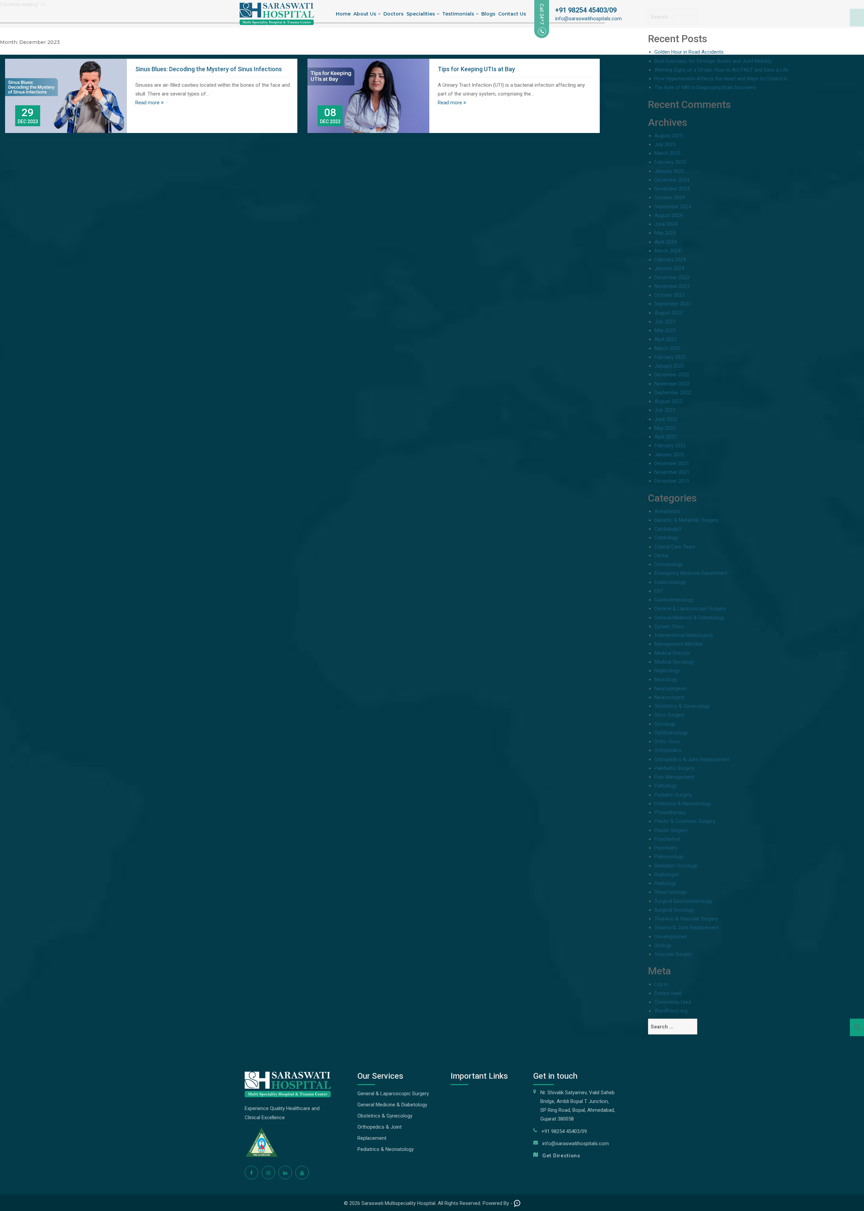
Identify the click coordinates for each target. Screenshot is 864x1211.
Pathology (665, 786)
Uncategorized (670, 937)
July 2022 (664, 410)
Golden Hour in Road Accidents (689, 52)
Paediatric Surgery (674, 768)
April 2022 (665, 437)
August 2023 (668, 313)
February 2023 (670, 357)
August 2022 (668, 401)
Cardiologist (667, 529)
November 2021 (672, 472)
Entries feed (667, 993)
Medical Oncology (674, 662)
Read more (148, 103)
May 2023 (665, 330)
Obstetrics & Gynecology (681, 706)
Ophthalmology (671, 733)
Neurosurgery (669, 697)
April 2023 (665, 339)
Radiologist (666, 874)
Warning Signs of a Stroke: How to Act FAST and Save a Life (721, 70)
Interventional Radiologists (683, 635)
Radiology (665, 883)
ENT (659, 591)
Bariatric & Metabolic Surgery (686, 520)
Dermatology (668, 564)
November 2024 (672, 189)
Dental (661, 556)
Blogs (488, 14)
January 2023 (669, 366)
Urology (662, 945)
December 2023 (671, 277)
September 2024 (672, 207)
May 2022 (665, 428)
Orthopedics (667, 750)
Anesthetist (667, 511)
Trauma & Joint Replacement (686, 927)
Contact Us (512, 14)
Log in (661, 984)
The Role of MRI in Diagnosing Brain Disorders (705, 87)
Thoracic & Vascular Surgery (686, 919)
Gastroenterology (673, 600)
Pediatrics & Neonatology (682, 804)
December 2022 (671, 375)
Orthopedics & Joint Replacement (691, 759)
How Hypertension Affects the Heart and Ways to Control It (720, 79)
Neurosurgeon (670, 688)
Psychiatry (665, 848)
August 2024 (668, 215)
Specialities (421, 14)
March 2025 (667, 153)
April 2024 (665, 242)
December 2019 (671, 481)
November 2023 (672, 286)
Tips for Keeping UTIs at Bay (476, 69)
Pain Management (674, 777)
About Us (365, 14)
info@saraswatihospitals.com (588, 19)
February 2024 (670, 260)
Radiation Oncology (675, 866)
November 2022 (672, 384)
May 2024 (665, 233)
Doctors (393, 14)
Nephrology (667, 671)
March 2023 (667, 348)
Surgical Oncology (674, 910)
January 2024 (669, 268)
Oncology (664, 724)
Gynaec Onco (669, 626)
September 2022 (672, 392)
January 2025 (669, 171)
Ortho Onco (667, 741)
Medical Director (672, 653)
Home (343, 14)
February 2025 (670, 162)
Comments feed (672, 1002)
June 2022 (665, 419)
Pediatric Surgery (673, 795)
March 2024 (667, 251)
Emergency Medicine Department (690, 573)
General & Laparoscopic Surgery (690, 609)
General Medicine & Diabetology (689, 618)
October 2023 (669, 295)
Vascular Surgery (673, 954)
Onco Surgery (669, 715)
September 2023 (672, 304)
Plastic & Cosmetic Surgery (684, 821)
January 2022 (669, 455)
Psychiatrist (667, 839)
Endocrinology (670, 582)
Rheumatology (670, 892)
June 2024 (665, 224)
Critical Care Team (674, 547)
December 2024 (671, 180)
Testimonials (459, 14)
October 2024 (669, 197)
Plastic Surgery (670, 830)
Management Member (678, 644)
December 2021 (671, 463)
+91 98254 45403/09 (586, 10)
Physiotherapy (670, 812)
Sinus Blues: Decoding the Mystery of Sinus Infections (208, 69)
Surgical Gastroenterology (683, 901)
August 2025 (668, 136)
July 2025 (664, 144)
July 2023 (664, 322)
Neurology (665, 679)
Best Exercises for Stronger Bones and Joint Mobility (713, 61)
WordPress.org (670, 1011)
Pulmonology (668, 857)
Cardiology (666, 538)
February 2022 (670, 445)
